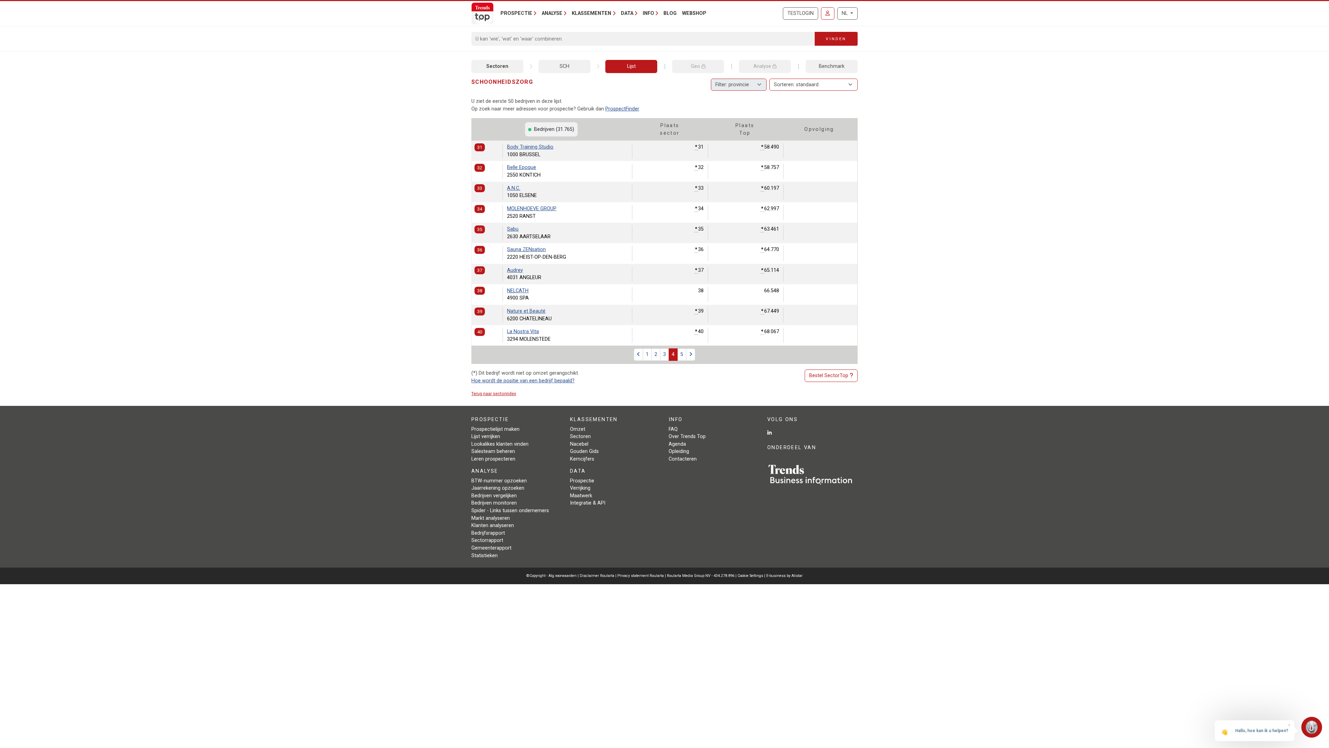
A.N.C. (513, 188)
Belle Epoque (521, 167)
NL (845, 13)
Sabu (512, 229)
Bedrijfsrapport (488, 533)
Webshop (694, 13)
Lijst (631, 66)
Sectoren (497, 66)
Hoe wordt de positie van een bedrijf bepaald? (523, 381)
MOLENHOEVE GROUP (532, 209)
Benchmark (831, 66)
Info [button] (648, 13)
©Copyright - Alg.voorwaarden (551, 575)
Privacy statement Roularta (640, 575)
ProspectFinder (622, 109)
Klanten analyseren (492, 525)
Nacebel (579, 444)
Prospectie (582, 481)
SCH (564, 66)
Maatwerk (581, 496)
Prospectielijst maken (495, 429)
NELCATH (517, 291)
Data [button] (627, 13)
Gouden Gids (584, 451)
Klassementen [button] (591, 13)
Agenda (677, 444)
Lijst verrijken (485, 436)
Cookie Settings (751, 575)
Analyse (762, 66)
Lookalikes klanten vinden (499, 444)
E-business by (784, 575)
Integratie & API (587, 503)
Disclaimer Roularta (597, 575)
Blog (670, 13)
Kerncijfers (582, 459)
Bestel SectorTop (828, 376)
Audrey (515, 270)
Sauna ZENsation (526, 249)
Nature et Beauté (526, 311)
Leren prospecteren (493, 459)
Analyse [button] (552, 13)
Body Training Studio (530, 147)
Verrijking (580, 488)
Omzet (577, 429)
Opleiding (679, 451)
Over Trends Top (687, 436)
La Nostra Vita (523, 332)
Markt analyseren (490, 518)
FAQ (673, 429)
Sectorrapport (487, 540)
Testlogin (800, 13)
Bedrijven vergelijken (494, 496)
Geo (696, 66)
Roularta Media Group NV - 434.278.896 (701, 575)
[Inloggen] (827, 13)
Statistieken (484, 556)
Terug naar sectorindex (493, 393)
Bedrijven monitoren (494, 503)
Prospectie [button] (516, 13)
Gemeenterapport (491, 548)
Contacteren (683, 459)
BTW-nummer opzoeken (499, 481)
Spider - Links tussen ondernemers (510, 511)
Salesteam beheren (493, 451)
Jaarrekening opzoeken (497, 488)
